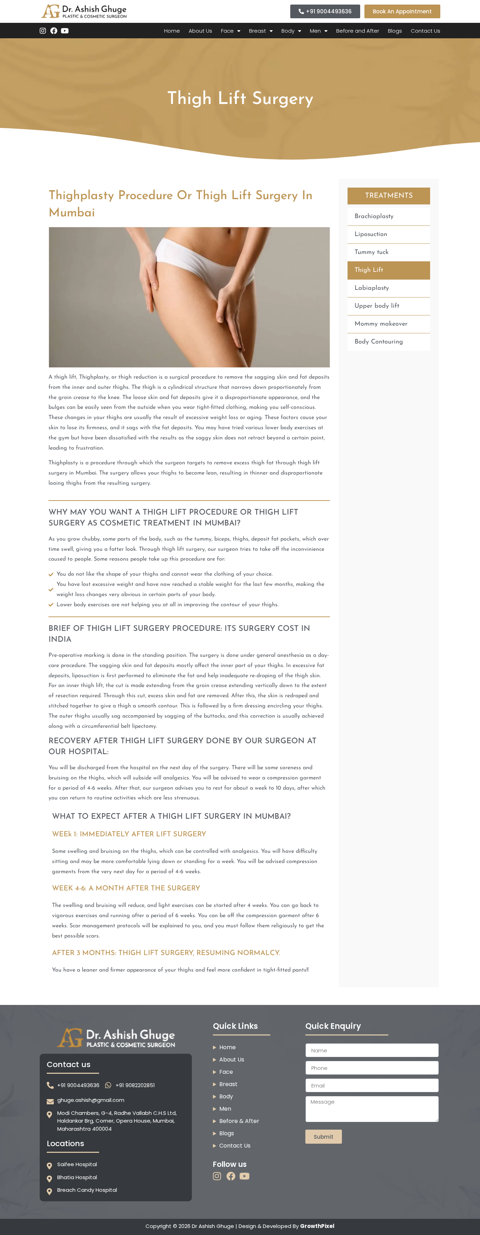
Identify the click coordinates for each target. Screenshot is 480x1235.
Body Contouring (379, 342)
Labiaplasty (372, 288)
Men (315, 30)
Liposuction (371, 234)
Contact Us (425, 30)
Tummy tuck (372, 252)
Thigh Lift (369, 270)
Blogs (395, 30)
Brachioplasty (374, 217)
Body (287, 30)
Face (227, 30)
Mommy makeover (381, 324)
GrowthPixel (317, 1226)
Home (172, 30)
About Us (200, 30)
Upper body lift (377, 306)
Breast (257, 30)
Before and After (357, 30)
